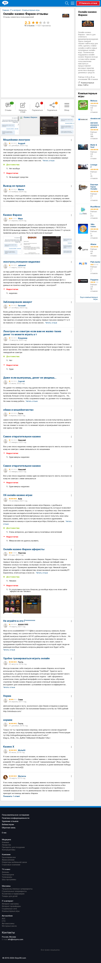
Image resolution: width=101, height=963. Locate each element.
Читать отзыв (48, 160)
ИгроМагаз (94, 207)
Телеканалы (7, 877)
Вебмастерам (8, 824)
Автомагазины (8, 923)
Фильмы (5, 872)
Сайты (85, 85)
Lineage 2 (93, 166)
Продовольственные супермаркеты (17, 889)
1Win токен (93, 225)
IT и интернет (7, 901)
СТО (3, 921)
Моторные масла (9, 926)
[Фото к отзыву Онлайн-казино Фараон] (12, 245)
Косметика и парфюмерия (13, 894)
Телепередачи (8, 875)
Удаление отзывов (10, 821)
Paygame (94, 280)
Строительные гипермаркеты (14, 891)
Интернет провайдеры (11, 906)
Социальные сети (9, 909)
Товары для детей (9, 896)
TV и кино (6, 869)
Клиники (5, 842)
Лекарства (6, 845)
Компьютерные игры (11, 911)
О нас (4, 833)
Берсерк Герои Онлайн (94, 187)
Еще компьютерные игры (89, 298)
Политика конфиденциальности (15, 818)
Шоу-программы (9, 879)
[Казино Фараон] (10, 125)
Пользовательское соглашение (15, 815)
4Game (93, 244)
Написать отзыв (89, 3)
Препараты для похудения (13, 847)
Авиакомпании (8, 860)
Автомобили (7, 916)
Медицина (6, 839)
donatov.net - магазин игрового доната (94, 123)
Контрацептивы (8, 850)
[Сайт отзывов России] (5, 3)
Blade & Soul (93, 146)
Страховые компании (11, 865)
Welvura (93, 101)
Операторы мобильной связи (14, 862)
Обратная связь (9, 828)
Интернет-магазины (10, 904)
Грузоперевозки (9, 857)
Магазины (6, 886)
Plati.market (94, 262)
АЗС (3, 919)
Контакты (8, 932)
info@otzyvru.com (15, 939)
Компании (6, 854)
